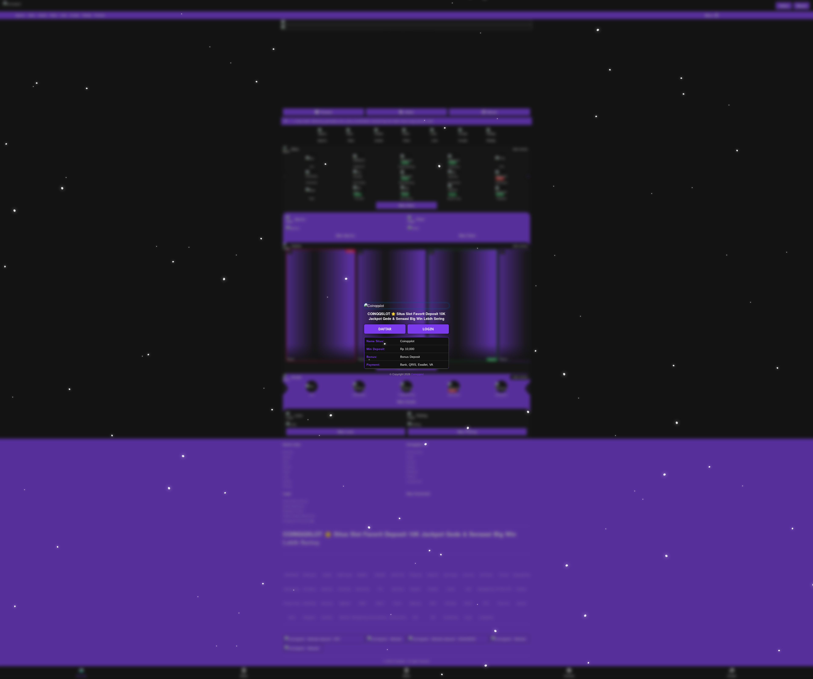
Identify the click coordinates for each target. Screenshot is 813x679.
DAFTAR (384, 329)
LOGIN (428, 329)
